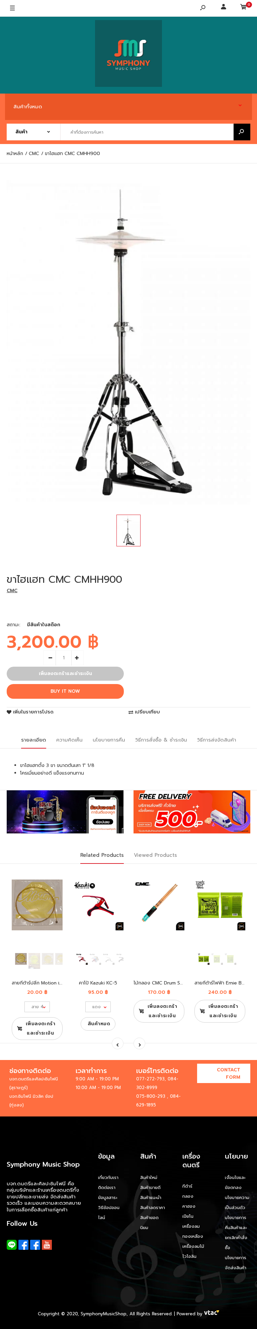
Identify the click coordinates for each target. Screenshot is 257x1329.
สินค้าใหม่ (148, 1177)
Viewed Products (155, 855)
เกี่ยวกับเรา (108, 1177)
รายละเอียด (33, 740)
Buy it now (65, 691)
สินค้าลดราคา (152, 1207)
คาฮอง (188, 1206)
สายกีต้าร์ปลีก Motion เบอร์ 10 (43, 982)
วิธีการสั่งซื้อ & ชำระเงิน (161, 740)
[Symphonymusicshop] (128, 55)
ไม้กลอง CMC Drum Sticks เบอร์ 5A (172, 982)
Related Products (102, 855)
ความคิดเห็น (69, 740)
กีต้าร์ (187, 1186)
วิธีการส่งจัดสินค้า (216, 740)
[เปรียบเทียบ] (53, 889)
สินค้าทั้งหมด (27, 106)
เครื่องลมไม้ (193, 1246)
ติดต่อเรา (106, 1187)
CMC (12, 590)
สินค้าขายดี (150, 1187)
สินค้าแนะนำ (150, 1197)
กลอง (187, 1196)
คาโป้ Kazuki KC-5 (98, 982)
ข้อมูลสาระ (107, 1197)
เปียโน (187, 1216)
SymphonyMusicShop (103, 1314)
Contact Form (228, 1073)
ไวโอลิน (189, 1256)
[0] (243, 8)
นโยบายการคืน (109, 740)
